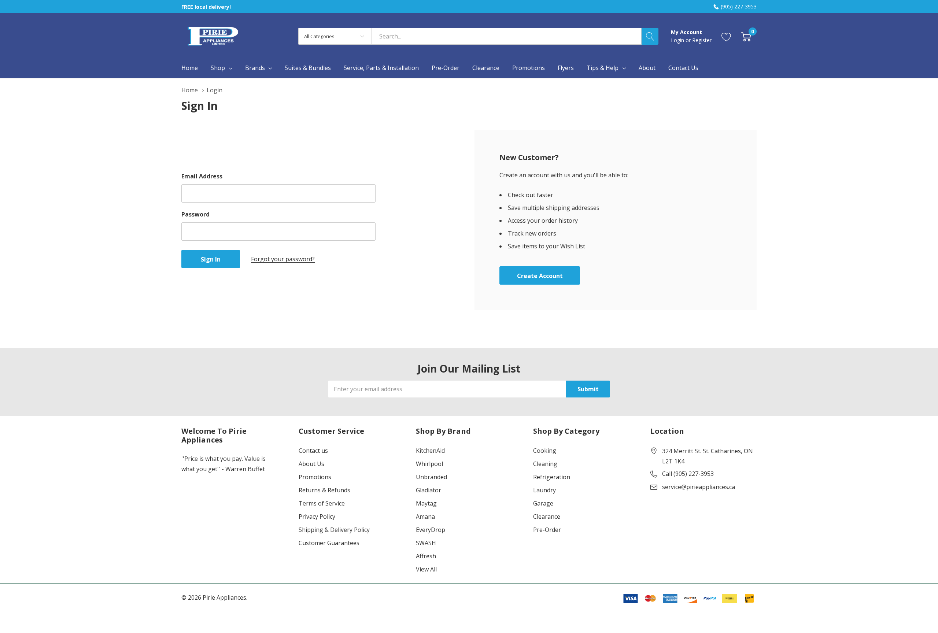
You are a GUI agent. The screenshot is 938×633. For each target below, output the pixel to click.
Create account (540, 276)
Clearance (546, 516)
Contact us (313, 451)
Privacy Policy (317, 516)
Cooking (544, 451)
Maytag (426, 503)
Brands (255, 68)
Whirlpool (429, 464)
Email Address (201, 176)
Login (678, 40)
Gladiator (428, 490)
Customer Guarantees (329, 543)
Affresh (426, 556)
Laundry (544, 490)
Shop (218, 68)
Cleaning (545, 464)
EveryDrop (430, 530)
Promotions (315, 477)
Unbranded (431, 477)
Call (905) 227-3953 (688, 474)
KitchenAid (430, 451)
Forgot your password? (283, 259)
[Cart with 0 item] (746, 36)
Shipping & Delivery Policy (334, 530)
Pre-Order (547, 530)
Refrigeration (551, 477)
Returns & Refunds (324, 490)
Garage (543, 503)
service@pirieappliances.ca (698, 487)
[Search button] (650, 36)
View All (426, 569)
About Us (311, 464)
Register (702, 40)
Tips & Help (602, 68)
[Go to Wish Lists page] (726, 36)
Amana (425, 516)
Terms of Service (322, 503)
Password (195, 214)
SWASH (426, 543)
